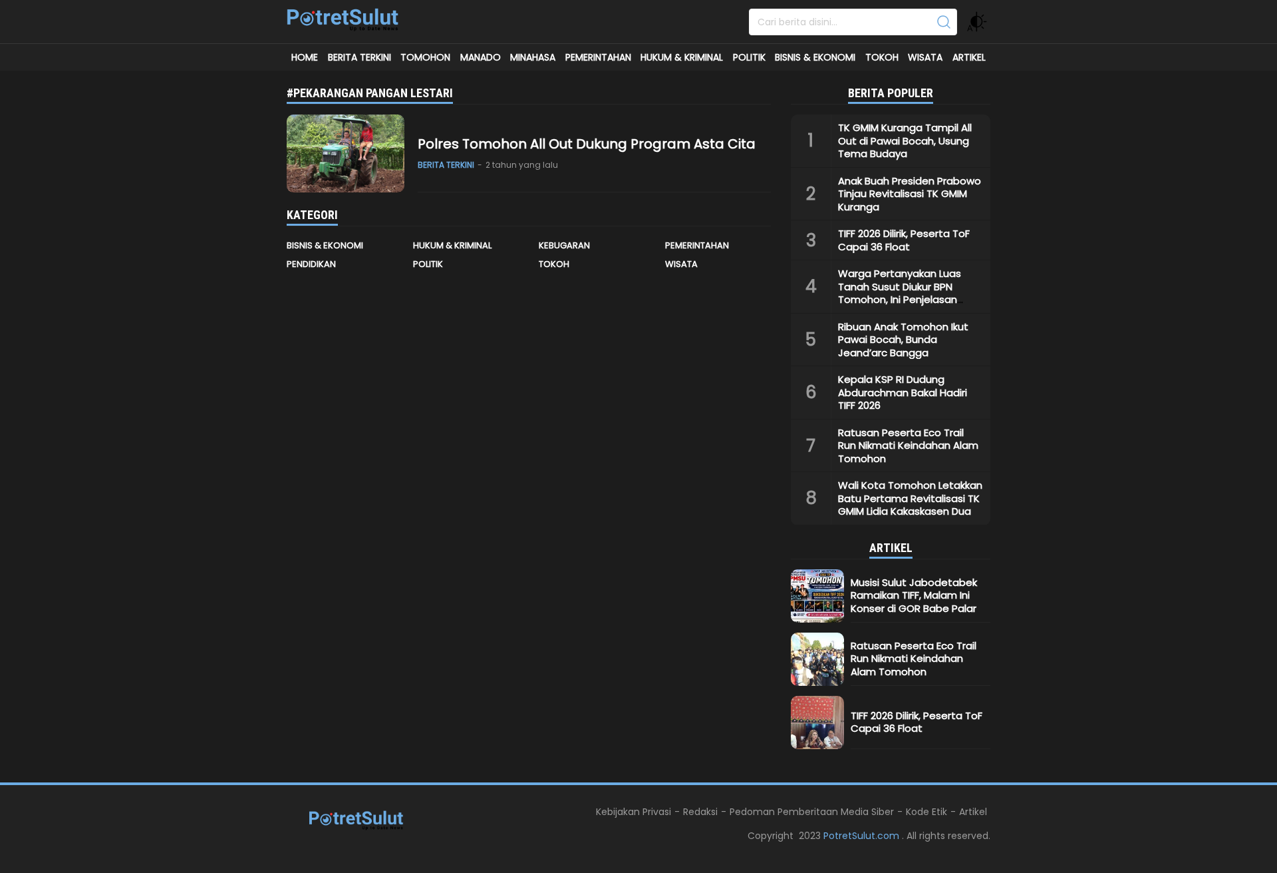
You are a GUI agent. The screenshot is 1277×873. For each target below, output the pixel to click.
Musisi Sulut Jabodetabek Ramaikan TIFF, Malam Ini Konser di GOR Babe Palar (914, 595)
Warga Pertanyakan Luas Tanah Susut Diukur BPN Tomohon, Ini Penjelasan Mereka (899, 293)
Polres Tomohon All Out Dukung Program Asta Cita (587, 144)
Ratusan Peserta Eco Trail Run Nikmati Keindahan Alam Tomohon (908, 445)
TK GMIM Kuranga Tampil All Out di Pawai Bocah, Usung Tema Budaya (905, 140)
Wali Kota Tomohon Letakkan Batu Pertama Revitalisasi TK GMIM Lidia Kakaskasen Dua (910, 498)
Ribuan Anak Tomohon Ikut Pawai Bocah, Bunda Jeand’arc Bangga (903, 340)
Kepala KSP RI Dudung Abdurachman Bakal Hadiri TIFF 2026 (902, 392)
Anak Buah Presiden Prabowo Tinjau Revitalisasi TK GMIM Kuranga (909, 194)
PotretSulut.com (862, 835)
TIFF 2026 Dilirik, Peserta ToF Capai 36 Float (904, 240)
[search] (943, 22)
